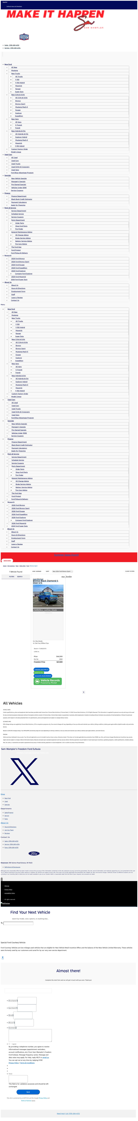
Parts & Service (10, 208)
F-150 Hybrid (20, 83)
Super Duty (19, 92)
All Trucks (19, 77)
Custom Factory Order (19, 149)
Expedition (19, 116)
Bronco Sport (20, 104)
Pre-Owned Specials (18, 185)
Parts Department (18, 220)
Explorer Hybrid (21, 137)
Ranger (18, 89)
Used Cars (8, 155)
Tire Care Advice (21, 244)
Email (10, 1074)
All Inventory (11, 566)
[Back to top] (2, 879)
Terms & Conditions (27, 1063)
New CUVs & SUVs (18, 95)
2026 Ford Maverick (18, 277)
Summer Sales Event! (66, 554)
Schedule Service (17, 214)
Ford (28, 566)
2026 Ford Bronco (18, 259)
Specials (8, 175)
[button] (65, 304)
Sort (47, 571)
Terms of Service (26, 1101)
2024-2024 (22, 566)
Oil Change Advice (22, 235)
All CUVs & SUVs (21, 98)
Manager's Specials (18, 182)
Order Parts (19, 223)
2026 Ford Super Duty (19, 280)
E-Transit (18, 125)
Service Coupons (17, 190)
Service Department (18, 211)
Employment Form (18, 291)
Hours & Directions (18, 288)
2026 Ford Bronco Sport (20, 262)
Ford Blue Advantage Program (22, 173)
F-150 (17, 80)
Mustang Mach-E (21, 107)
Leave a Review (17, 298)
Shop (3, 794)
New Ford (8, 64)
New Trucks (15, 74)
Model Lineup (16, 152)
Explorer (18, 113)
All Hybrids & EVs (21, 134)
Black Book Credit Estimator (21, 199)
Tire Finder (19, 229)
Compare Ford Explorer (23, 274)
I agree (14, 1044)
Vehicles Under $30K (19, 188)
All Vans (18, 122)
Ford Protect (16, 250)
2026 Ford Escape (17, 265)
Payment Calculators (19, 202)
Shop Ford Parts (21, 226)
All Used (14, 158)
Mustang (14, 70)
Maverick (18, 86)
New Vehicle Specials (19, 178)
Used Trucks (15, 164)
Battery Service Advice (23, 241)
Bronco (18, 101)
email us (46, 1057)
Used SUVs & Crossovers (20, 167)
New (17, 566)
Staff (13, 295)
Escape (17, 110)
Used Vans (15, 170)
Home (4, 566)
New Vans (15, 119)
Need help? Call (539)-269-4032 (68, 1114)
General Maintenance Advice (21, 232)
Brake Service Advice (23, 238)
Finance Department (18, 196)
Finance (7, 193)
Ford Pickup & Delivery (19, 253)
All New (14, 67)
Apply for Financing (18, 205)
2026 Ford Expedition (19, 268)
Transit (17, 128)
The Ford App (16, 247)
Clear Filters (129, 571)
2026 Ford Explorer (18, 271)
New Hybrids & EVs (18, 131)
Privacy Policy (14, 1063)
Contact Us (15, 300)
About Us (8, 282)
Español (5, 2)
